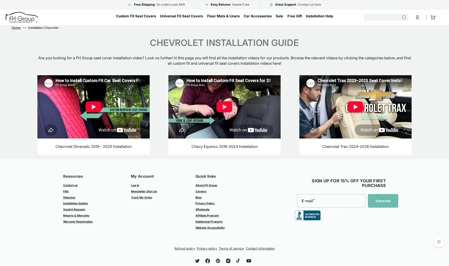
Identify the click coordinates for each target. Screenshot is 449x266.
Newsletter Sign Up (144, 191)
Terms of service (231, 248)
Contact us (70, 185)
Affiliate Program (207, 215)
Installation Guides (75, 203)
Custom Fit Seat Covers (136, 16)
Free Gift (294, 16)
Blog (199, 197)
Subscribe (383, 201)
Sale (279, 16)
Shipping (69, 197)
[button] (417, 17)
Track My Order (141, 197)
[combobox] (386, 17)
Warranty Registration (78, 221)
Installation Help (319, 16)
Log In (135, 185)
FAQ (66, 191)
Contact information (260, 248)
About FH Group (206, 185)
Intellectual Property (209, 221)
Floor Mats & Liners (223, 16)
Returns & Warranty (76, 215)
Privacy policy (207, 248)
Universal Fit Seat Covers (181, 16)
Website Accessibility (210, 227)
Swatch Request (74, 209)
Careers (201, 191)
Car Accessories (258, 16)
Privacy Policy (205, 203)
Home (16, 28)
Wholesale (203, 209)
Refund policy (184, 248)
